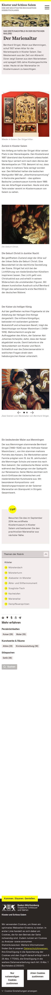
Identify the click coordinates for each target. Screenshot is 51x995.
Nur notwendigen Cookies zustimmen (12, 978)
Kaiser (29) (8, 634)
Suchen (11, 666)
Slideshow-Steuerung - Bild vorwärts (32, 412)
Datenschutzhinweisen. (36, 948)
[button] (25, 554)
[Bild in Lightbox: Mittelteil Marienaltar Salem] (25, 114)
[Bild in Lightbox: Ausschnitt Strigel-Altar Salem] (25, 224)
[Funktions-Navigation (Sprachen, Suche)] (47, 7)
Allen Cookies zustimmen (37, 975)
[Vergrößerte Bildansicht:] (25, 390)
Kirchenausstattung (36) (27, 646)
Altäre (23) (7, 646)
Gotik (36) (7, 658)
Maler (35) (21, 634)
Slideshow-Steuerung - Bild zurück (19, 412)
